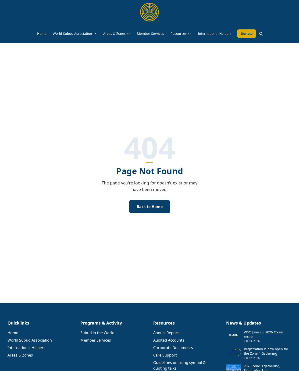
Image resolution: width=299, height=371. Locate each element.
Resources (179, 33)
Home (41, 33)
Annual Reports (167, 332)
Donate (247, 33)
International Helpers (214, 33)
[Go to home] (149, 12)
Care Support (165, 355)
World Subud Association (72, 33)
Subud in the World (97, 332)
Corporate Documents (173, 347)
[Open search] (261, 33)
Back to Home (150, 206)
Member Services (150, 33)
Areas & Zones (114, 33)
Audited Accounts (168, 340)
